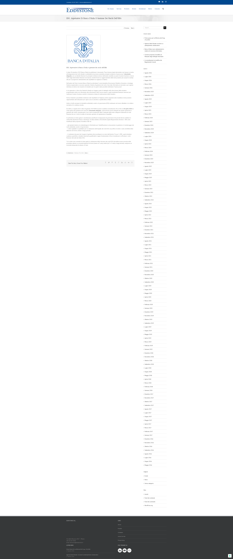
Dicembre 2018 (149, 353)
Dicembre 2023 (149, 159)
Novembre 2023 (149, 162)
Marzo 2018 (148, 383)
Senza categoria (149, 483)
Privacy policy (121, 540)
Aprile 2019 (148, 338)
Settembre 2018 (149, 364)
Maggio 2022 (148, 211)
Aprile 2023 (148, 181)
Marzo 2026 (148, 84)
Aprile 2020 (148, 297)
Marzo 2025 (148, 114)
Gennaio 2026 (148, 88)
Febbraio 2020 (149, 304)
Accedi (146, 494)
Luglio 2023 (148, 170)
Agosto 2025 (148, 99)
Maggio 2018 (148, 375)
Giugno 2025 (148, 106)
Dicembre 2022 (149, 192)
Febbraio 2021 (149, 263)
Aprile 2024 (148, 144)
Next (132, 28)
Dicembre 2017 (149, 394)
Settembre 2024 (149, 132)
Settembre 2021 (149, 237)
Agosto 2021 (148, 241)
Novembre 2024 (149, 129)
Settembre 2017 (149, 405)
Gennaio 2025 (148, 121)
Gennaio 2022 (148, 226)
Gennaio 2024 (148, 155)
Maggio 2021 (148, 252)
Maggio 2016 (148, 465)
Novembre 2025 (149, 91)
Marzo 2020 (148, 301)
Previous (127, 28)
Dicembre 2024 (149, 125)
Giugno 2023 (148, 174)
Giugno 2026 (148, 80)
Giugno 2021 (148, 248)
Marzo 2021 (148, 259)
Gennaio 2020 (148, 308)
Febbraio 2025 (149, 118)
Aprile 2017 (148, 424)
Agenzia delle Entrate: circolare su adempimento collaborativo (82, 554)
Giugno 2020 (148, 289)
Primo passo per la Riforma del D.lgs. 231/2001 (78, 549)
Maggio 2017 (148, 420)
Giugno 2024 (148, 140)
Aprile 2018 (148, 379)
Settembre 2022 (149, 200)
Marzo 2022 (148, 218)
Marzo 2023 (148, 185)
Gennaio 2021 (148, 267)
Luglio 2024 (148, 136)
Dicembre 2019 (149, 312)
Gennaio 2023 (148, 188)
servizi (119, 524)
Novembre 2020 (149, 274)
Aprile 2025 (148, 110)
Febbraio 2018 (149, 386)
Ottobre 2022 (148, 196)
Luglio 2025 (148, 103)
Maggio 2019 (148, 334)
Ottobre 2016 (148, 446)
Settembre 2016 (149, 450)
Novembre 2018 (149, 357)
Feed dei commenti (150, 502)
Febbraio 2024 (149, 151)
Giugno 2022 (148, 207)
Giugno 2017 (148, 416)
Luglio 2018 (148, 368)
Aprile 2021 (148, 256)
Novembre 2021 (149, 233)
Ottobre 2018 (148, 360)
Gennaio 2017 (148, 435)
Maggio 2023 (148, 177)
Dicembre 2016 (149, 439)
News (86, 153)
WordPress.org (149, 505)
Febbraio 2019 (149, 345)
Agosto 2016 (148, 454)
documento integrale (95, 110)
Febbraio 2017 (149, 431)
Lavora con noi (121, 536)
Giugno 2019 (148, 330)
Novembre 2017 (149, 398)
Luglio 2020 (148, 286)
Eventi (146, 476)
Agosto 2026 (148, 73)
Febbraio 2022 (149, 222)
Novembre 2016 (149, 442)
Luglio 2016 (148, 457)
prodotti (120, 528)
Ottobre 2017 (148, 401)
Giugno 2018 (148, 372)
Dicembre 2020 (149, 271)
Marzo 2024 (148, 147)
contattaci (120, 532)
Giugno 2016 (148, 461)
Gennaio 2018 (148, 390)
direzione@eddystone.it (86, 2)
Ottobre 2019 (148, 319)
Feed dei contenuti (150, 498)
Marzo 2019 (148, 342)
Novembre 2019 (149, 315)
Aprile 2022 (148, 215)
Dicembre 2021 (149, 230)
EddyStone (70, 153)
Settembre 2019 (149, 323)
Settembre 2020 (149, 282)
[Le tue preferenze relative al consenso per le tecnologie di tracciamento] (230, 556)
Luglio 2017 (148, 413)
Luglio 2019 (148, 327)
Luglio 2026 (148, 76)
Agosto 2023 (148, 166)
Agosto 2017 (148, 409)
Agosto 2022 (148, 203)
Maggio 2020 (148, 293)
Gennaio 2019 (148, 349)
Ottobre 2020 (148, 278)
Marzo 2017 (148, 428)
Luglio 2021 (148, 245)
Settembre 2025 (149, 95)
